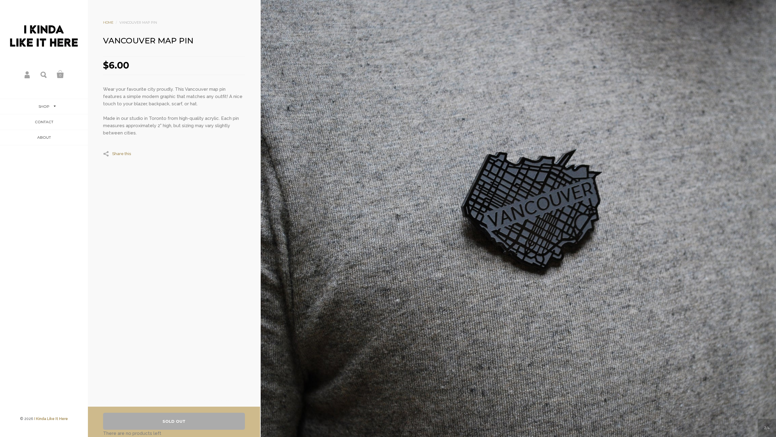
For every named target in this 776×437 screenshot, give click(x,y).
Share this (121, 153)
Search (43, 74)
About (44, 137)
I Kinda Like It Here (51, 419)
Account (27, 74)
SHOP (43, 106)
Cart (60, 74)
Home (108, 22)
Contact (44, 122)
